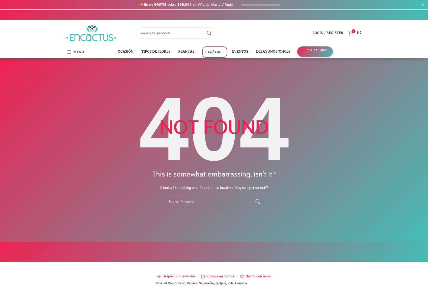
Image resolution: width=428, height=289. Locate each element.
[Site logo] (91, 33)
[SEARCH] (209, 33)
